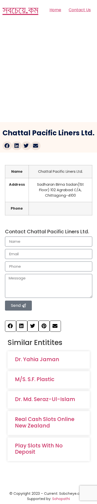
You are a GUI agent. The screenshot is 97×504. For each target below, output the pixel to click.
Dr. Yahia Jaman (37, 359)
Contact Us (80, 10)
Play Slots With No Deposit (39, 448)
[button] (7, 146)
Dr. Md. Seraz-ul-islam (45, 399)
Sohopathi (61, 498)
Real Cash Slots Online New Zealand (44, 422)
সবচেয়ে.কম (20, 10)
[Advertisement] (48, 71)
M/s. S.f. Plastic (34, 379)
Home (55, 10)
